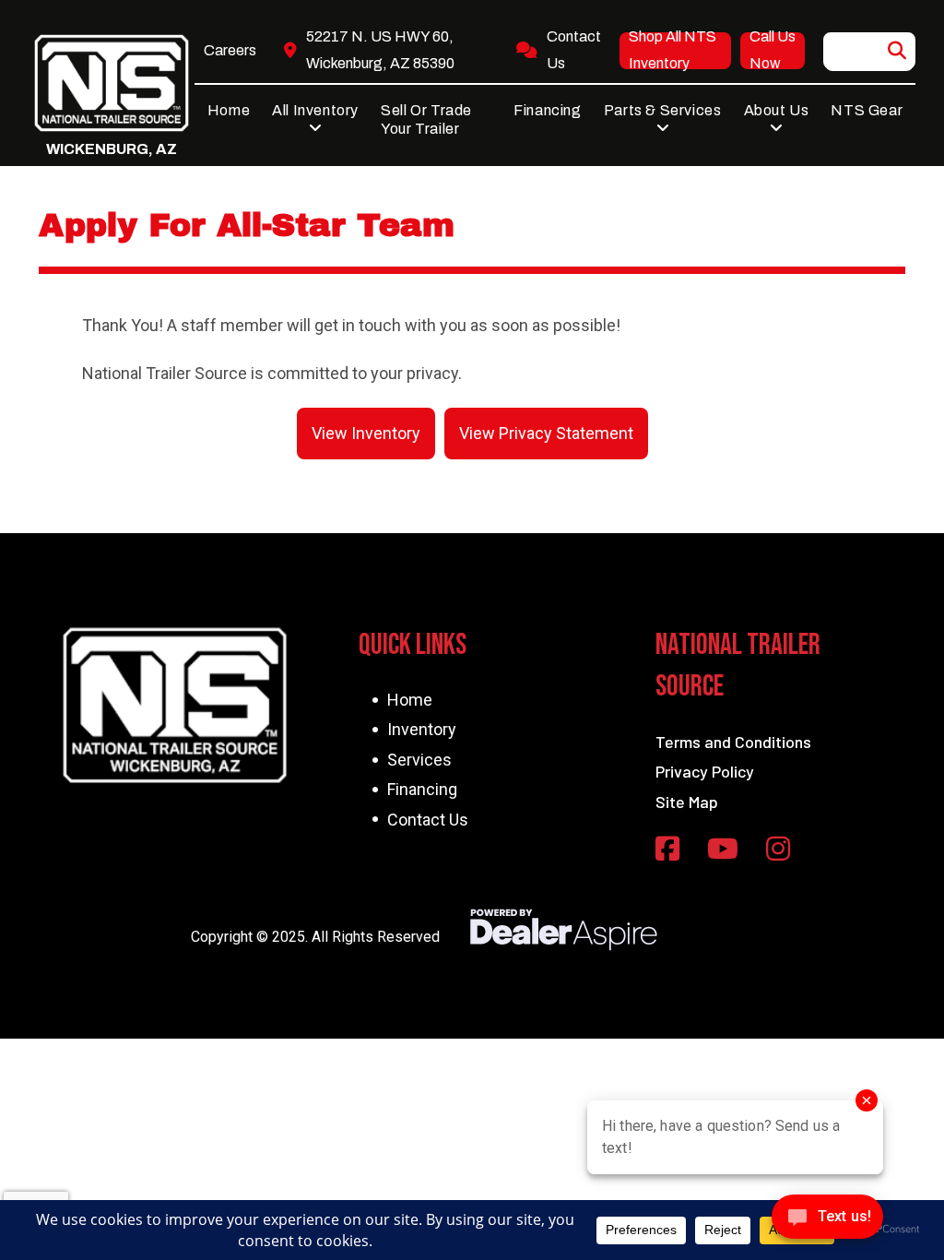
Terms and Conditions (733, 741)
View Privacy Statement (546, 433)
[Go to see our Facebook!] (667, 850)
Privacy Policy (704, 771)
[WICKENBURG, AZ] (112, 83)
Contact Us (427, 819)
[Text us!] (827, 1221)
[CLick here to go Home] (174, 705)
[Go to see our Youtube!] (722, 850)
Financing (422, 789)
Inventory (421, 729)
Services (419, 759)
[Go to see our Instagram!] (778, 850)
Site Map (686, 801)
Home (409, 699)
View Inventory (366, 433)
